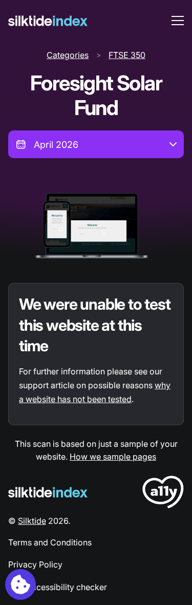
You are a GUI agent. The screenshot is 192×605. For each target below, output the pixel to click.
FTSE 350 (127, 55)
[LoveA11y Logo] (163, 494)
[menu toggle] (177, 20)
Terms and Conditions (50, 542)
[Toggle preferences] (20, 584)
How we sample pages (113, 456)
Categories (68, 55)
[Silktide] (48, 20)
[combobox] (96, 144)
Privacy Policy (35, 564)
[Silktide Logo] (48, 492)
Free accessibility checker (57, 587)
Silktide (32, 521)
